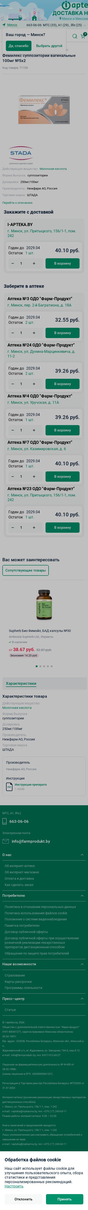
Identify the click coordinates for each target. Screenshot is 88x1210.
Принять (64, 1199)
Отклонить (23, 1199)
